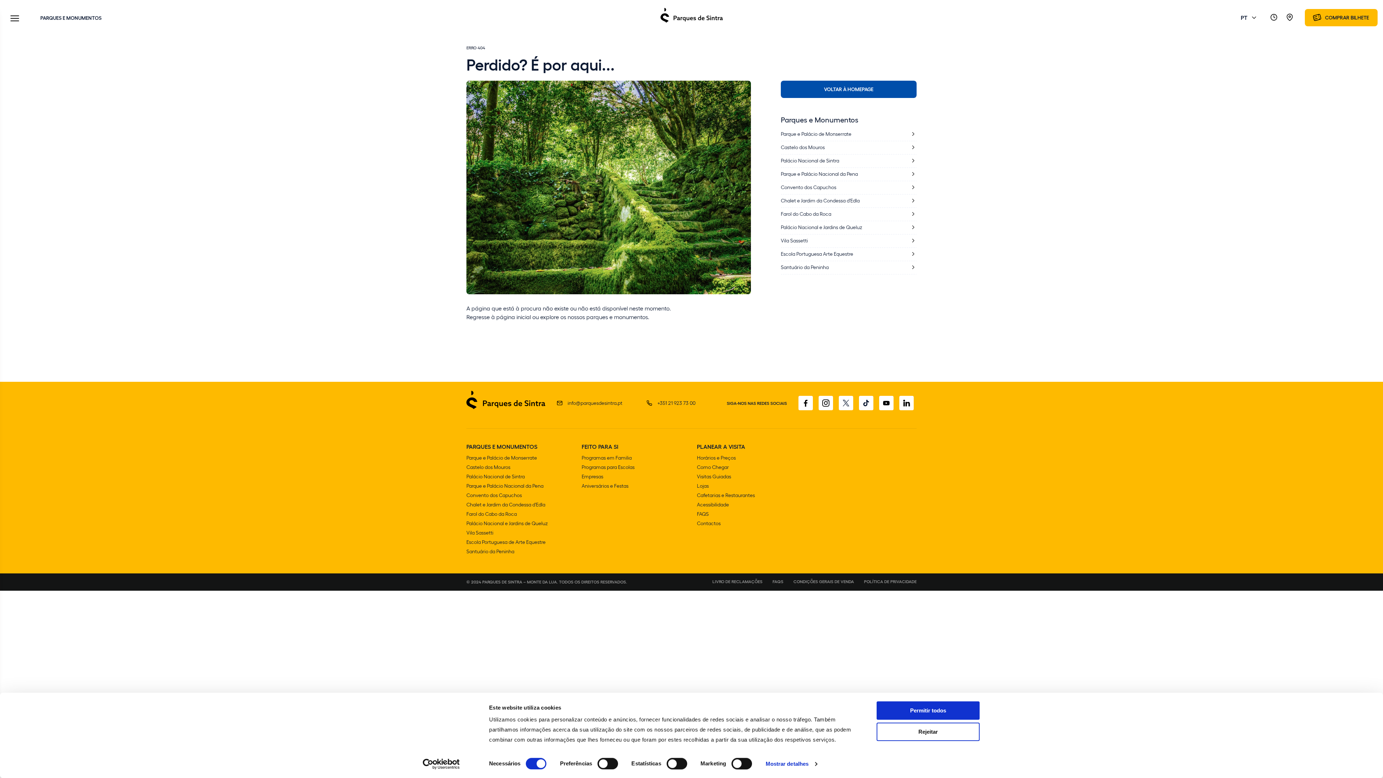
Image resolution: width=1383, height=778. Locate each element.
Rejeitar (928, 732)
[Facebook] (805, 403)
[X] (846, 403)
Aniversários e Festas (605, 486)
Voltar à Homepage (848, 89)
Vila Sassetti (479, 532)
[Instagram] (826, 403)
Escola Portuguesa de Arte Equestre (506, 542)
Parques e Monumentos (71, 18)
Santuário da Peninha (490, 551)
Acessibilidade (713, 504)
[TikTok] (866, 403)
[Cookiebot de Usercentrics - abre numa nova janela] (441, 764)
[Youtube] (886, 403)
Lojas (703, 486)
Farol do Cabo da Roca (491, 514)
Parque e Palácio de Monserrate (501, 458)
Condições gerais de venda (823, 581)
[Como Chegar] (1289, 18)
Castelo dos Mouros (488, 467)
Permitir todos (928, 710)
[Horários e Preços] (1273, 18)
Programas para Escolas (608, 467)
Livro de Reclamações (737, 581)
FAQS (703, 514)
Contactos (709, 523)
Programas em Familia (607, 458)
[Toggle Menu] (15, 19)
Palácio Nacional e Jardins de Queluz (507, 523)
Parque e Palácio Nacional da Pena (504, 486)
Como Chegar (713, 467)
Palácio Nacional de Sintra (495, 476)
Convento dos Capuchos (494, 495)
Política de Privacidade (890, 581)
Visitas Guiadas (714, 476)
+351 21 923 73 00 (676, 403)
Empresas (592, 476)
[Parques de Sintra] (692, 22)
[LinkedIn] (906, 403)
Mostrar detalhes (787, 764)
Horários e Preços (716, 458)
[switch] (607, 763)
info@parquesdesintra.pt (595, 403)
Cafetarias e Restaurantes (726, 495)
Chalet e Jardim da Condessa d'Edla (505, 504)
